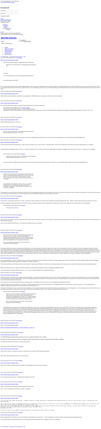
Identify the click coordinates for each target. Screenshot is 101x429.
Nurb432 (20, 91)
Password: (3, 13)
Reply (2, 60)
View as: (22, 41)
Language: (3, 16)
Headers (13, 60)
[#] (1, 57)
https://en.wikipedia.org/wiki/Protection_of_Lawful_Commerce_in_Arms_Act (17, 327)
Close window (4, 2)
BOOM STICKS (9, 38)
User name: (3, 10)
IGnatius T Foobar (26, 107)
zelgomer (20, 57)
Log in (2, 18)
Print (16, 60)
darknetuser (20, 255)
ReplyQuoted (7, 60)
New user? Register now (6, 19)
